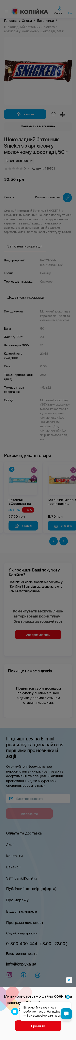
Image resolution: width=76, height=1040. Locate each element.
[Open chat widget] (66, 1013)
